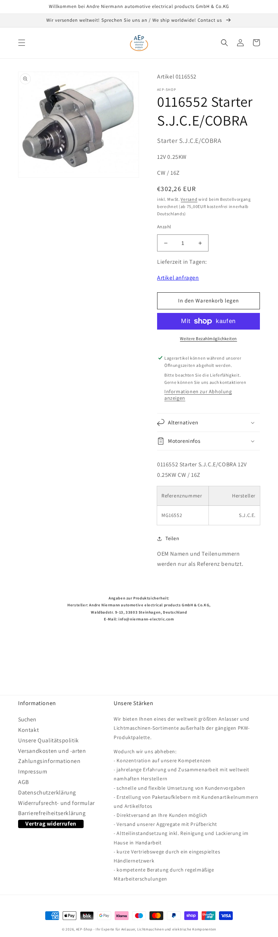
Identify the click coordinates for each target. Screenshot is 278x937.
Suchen (27, 720)
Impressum (32, 771)
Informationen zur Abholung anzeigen (198, 394)
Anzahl (164, 227)
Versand (189, 199)
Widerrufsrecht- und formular (56, 803)
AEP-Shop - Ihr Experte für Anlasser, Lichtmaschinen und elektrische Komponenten (146, 929)
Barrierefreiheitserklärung (52, 813)
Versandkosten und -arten (52, 751)
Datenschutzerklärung (47, 792)
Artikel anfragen (178, 277)
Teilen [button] (172, 538)
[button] (22, 43)
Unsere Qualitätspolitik (48, 740)
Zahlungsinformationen (49, 761)
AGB (23, 782)
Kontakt (28, 730)
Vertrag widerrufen (50, 823)
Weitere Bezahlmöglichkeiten (208, 338)
